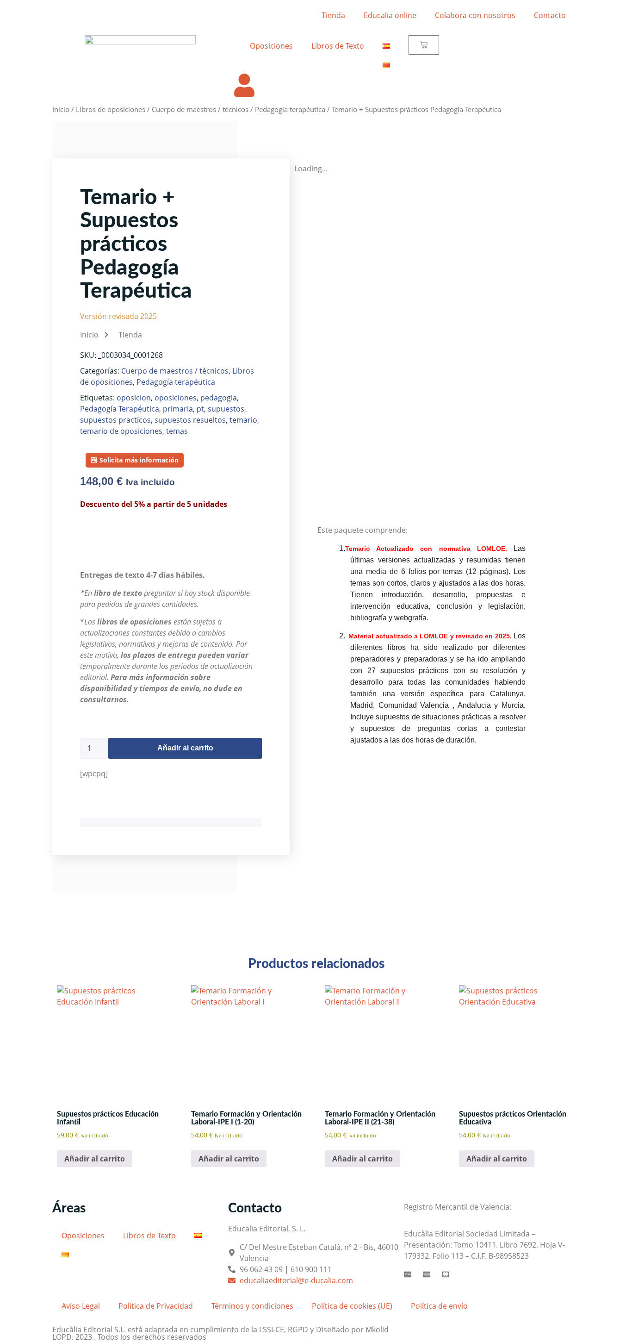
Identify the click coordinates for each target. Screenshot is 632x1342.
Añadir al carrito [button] (94, 1159)
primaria (178, 409)
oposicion (134, 398)
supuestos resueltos (190, 420)
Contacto (550, 15)
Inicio (60, 109)
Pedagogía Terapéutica (119, 409)
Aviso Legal (81, 1306)
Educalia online (390, 15)
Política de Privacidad (155, 1306)
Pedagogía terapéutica (290, 109)
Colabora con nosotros (475, 15)
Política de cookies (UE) (352, 1306)
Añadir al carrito (185, 748)
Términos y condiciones (252, 1306)
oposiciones (176, 398)
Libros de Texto (337, 46)
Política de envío (439, 1306)
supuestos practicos (115, 420)
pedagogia (218, 398)
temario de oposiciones (121, 431)
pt (200, 409)
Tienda (333, 15)
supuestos (226, 409)
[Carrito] (424, 45)
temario (243, 420)
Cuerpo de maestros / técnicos (200, 109)
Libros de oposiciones (110, 109)
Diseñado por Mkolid (352, 1329)
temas (177, 431)
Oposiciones (271, 46)
